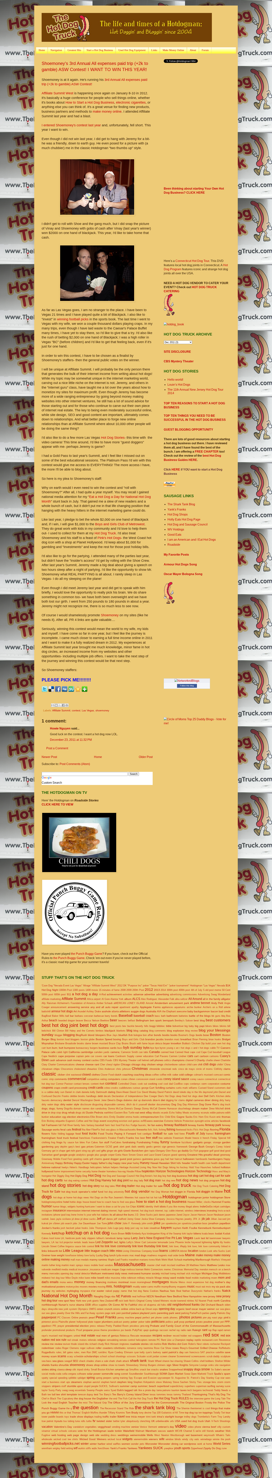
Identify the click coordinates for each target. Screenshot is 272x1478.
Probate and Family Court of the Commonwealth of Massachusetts (190, 1325)
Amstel (149, 1003)
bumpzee (69, 1047)
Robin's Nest (195, 1344)
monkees (112, 1282)
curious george (141, 1087)
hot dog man (152, 1180)
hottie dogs (76, 1202)
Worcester (151, 1443)
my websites (59, 1291)
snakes (164, 1369)
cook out (142, 1083)
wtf (75, 1448)
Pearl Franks (106, 1317)
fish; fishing (159, 1129)
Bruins (125, 1043)
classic (49, 1073)
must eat (200, 1286)
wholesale (47, 1439)
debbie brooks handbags (83, 1096)
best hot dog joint (60, 1025)
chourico (92, 1068)
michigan (196, 1273)
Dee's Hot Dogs (166, 1096)
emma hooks (132, 1116)
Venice (143, 1426)
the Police (219, 1402)
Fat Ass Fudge (129, 1125)
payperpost (49, 1317)
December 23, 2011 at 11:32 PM (71, 739)
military (141, 1277)
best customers (218, 1020)
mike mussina (112, 1277)
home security (83, 1171)
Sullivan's (114, 1386)
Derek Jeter (100, 1100)
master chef (153, 1265)
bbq (223, 1015)
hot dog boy (160, 1175)
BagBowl (46, 1015)
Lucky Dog (102, 1255)
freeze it (197, 1138)
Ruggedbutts (48, 1352)
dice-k (156, 1100)
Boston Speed (104, 1039)
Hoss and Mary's (221, 1171)
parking (185, 1313)
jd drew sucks (88, 1219)
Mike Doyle (72, 1277)
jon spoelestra (169, 1223)
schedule (78, 1356)
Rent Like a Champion (173, 1340)
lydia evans (122, 1255)
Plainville (63, 1321)
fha (83, 1129)
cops (186, 1083)
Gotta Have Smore (125, 1154)
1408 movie (91, 990)
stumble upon (75, 1386)
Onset (148, 1309)
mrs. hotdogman (119, 1286)
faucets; (142, 1125)
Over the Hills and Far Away (80, 1313)
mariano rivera (147, 1259)
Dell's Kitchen (216, 1096)
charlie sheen (213, 1060)
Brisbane (59, 1043)
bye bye (154, 1047)
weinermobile (138, 1435)
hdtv (179, 1163)
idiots (163, 1206)
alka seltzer (181, 999)
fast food (115, 1125)
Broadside (70, 1043)
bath (163, 1015)
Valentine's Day (63, 1426)
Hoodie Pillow (134, 1171)
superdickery (177, 1386)
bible (169, 1025)
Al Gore (106, 999)
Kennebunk (204, 1227)
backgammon (202, 1011)
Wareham (151, 1430)
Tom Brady (132, 1412)
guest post (126, 1158)
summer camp (128, 1386)
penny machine (125, 1317)
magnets (162, 1255)
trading (98, 1416)
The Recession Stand (111, 1408)
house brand (89, 1202)
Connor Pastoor (64, 1083)
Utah (207, 1421)
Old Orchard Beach (212, 1304)
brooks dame (84, 1043)
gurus (157, 1159)
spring (91, 1377)
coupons (47, 1087)
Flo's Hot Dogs (201, 1129)
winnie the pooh (221, 1439)
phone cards (162, 1317)
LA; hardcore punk (71, 1238)
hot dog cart (196, 1175)
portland (190, 1321)
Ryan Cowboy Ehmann (120, 1352)
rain (189, 1330)
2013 (157, 989)
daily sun (59, 1092)
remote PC (154, 1340)
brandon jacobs (154, 1039)
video (180, 1426)
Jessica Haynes (175, 1219)
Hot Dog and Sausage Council (187, 524)
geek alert (118, 1146)
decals (107, 1096)
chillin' (220, 1064)
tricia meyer (138, 1416)
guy (162, 1159)
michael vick (183, 1273)
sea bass (46, 1361)
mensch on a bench (219, 1269)
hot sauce (140, 1197)
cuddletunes (125, 1087)
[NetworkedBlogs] (186, 680)
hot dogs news (81, 1197)
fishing (171, 1129)
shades (90, 1361)
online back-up (137, 1309)
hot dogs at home (62, 1197)
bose (206, 1035)
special (53, 1377)
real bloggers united (69, 1335)
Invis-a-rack (224, 1210)
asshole (106, 1011)
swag (65, 1390)
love (86, 1255)
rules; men (80, 1352)
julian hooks (81, 1228)
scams (62, 1356)
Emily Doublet (117, 1116)
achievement (114, 994)
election (71, 1116)
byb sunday (132, 1047)
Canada (154, 1052)
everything (112, 1121)
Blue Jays (112, 1035)
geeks (149, 1146)
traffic (106, 1416)
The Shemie (183, 1408)
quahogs (154, 1330)
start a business (50, 1382)
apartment (125, 1007)
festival (76, 1129)
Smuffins (134, 1369)
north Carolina (222, 1300)
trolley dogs (190, 1416)
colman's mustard (203, 1074)
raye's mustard (50, 1335)
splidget (81, 1377)
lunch (112, 1255)
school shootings (117, 1356)
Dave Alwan (122, 1092)
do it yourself (140, 1104)
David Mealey (149, 1092)
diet (163, 1100)
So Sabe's (216, 1369)
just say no (137, 1228)
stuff (63, 1386)
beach (53, 1020)
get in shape (58, 1150)
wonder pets (137, 1443)
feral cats (65, 1129)
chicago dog (138, 1064)
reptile (197, 1340)
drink (227, 1108)
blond (91, 1035)
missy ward (169, 1277)
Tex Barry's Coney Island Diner (130, 1394)
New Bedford (174, 1296)
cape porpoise (66, 1056)
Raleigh (196, 1330)
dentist (67, 1100)
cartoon (204, 1056)
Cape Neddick (49, 1056)
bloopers (100, 1035)
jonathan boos (200, 1223)
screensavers (198, 1356)
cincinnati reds (169, 1069)
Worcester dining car (170, 1443)
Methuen (96, 1273)
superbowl (163, 1386)
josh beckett (67, 1228)
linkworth (53, 1250)
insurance (59, 1210)
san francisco (191, 1352)
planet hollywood (78, 1321)
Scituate (141, 1356)
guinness (147, 1158)
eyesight (199, 1121)
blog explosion (175, 1030)
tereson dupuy (85, 1394)
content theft (97, 1083)
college (188, 1074)
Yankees (132, 1448)
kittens (197, 1233)
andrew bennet (200, 1003)
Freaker (112, 1138)
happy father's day (102, 1163)
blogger (58, 1035)
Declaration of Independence (127, 1096)
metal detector (82, 1273)
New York (75, 1300)
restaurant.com (210, 1340)
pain (118, 1313)
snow (205, 1369)
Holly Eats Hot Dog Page (183, 519)
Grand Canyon (162, 1154)
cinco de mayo (186, 1069)
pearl (92, 1317)
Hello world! (175, 379)
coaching (127, 1074)
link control (88, 1246)
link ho (99, 1246)
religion (101, 1339)
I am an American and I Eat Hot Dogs (191, 539)
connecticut (211, 1079)
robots (206, 1344)
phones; (174, 1317)
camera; (115, 1052)
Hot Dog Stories (113, 437)
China (227, 1064)
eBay (149, 1112)
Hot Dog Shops (177, 514)
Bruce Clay (115, 1043)
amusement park (179, 1003)
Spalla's (218, 1373)
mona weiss (66, 1282)
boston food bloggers (68, 1039)
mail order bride (176, 1255)
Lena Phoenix (176, 1242)
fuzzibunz (187, 1142)
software (81, 1373)
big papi (199, 1025)
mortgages (160, 1282)
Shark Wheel (155, 1361)
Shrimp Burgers (148, 1365)
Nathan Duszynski (192, 1291)
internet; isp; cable (165, 1210)
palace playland (140, 1313)
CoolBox (178, 1083)
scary (70, 1356)
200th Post (138, 990)
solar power (94, 1373)
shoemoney (102, 710)
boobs (165, 1035)
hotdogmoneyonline (52, 1202)
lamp (119, 1238)
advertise (149, 994)
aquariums (179, 1007)
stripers (56, 1386)
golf (211, 1150)
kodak (218, 1233)
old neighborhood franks (183, 1304)
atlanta (115, 1011)
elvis (105, 1116)
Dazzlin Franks (61, 1096)
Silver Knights (180, 1365)
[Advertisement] (195, 95)
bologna (138, 1035)
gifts (103, 1150)
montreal (123, 1282)
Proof (79, 1330)
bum (49, 1047)
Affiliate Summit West (57, 93)
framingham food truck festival (60, 1137)
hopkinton (148, 1171)
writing (69, 1448)
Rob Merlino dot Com (174, 1343)
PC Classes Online (67, 1317)
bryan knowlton (172, 1043)
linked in (225, 1246)
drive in (46, 1112)
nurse (72, 1304)
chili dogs (209, 1064)
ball (67, 1015)
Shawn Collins (191, 1361)
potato (199, 1321)
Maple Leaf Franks (118, 1259)
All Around (195, 998)
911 (69, 994)
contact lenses (82, 1083)
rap (209, 1330)
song (117, 1373)
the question (85, 1407)
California (74, 1052)
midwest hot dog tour (53, 1277)
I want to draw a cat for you (110, 1206)
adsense (138, 994)
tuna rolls (80, 1421)
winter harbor (97, 1443)
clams (227, 1068)
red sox (211, 1334)
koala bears (208, 1233)
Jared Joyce (182, 1214)
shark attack (122, 1361)
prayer (61, 1325)
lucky (92, 1255)
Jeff (99, 1218)
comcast (218, 1074)
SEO (75, 1360)
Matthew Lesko (216, 1265)
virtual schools (59, 1431)
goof (56, 1154)
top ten (198, 1412)
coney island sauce (176, 1079)
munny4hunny (168, 1286)
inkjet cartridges (221, 1206)
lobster (183, 1251)
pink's (227, 1317)
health (194, 1163)
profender (47, 1330)
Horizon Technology (198, 1171)
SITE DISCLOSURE (177, 351)
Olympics (83, 1309)
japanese (171, 1214)
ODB (88, 1304)
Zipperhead (197, 1448)
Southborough (151, 1373)
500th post (47, 994)
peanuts (83, 1317)
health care (204, 1163)
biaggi (152, 1026)
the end (113, 1398)
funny (164, 1142)
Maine (190, 1255)
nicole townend (178, 1300)
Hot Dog (94, 1175)
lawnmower (215, 1238)
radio (183, 1330)
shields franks (50, 1365)
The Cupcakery (65, 1398)
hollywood (47, 1171)
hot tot (149, 1197)
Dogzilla (68, 1108)
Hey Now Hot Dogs (157, 1167)
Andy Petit (217, 1003)
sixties (45, 1369)
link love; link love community (204, 1246)
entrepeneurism (149, 1116)
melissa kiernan (134, 1269)
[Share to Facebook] (63, 705)
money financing (96, 1282)
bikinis (223, 1026)
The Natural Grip (98, 1402)
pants (153, 1313)
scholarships (91, 1356)
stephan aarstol (91, 1382)
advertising (162, 994)
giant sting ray (83, 1150)
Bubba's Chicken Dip (193, 1043)
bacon (214, 1011)
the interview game (200, 1398)
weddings (123, 1435)
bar (72, 1015)
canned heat (167, 1052)
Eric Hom (198, 1116)
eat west (140, 1112)
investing (212, 1210)
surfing (211, 1386)
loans (163, 1251)
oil (145, 1304)
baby (190, 1011)
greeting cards (81, 1159)
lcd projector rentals (70, 1242)
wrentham (47, 1448)
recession (145, 1335)
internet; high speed (119, 1210)
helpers (115, 1167)
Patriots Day (223, 1313)
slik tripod (77, 1369)
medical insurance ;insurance (84, 1269)
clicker (61, 1074)
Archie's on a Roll (213, 1007)
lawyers (226, 1238)
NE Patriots (123, 1296)
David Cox (135, 1092)
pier (205, 1317)
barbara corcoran (84, 1015)
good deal (219, 1150)
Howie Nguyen (60, 728)
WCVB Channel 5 (184, 1431)
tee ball (52, 1394)
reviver (66, 1344)
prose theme (100, 1330)
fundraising (128, 1142)
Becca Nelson (91, 1020)
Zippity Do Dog (212, 1448)
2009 (129, 990)
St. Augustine (178, 1377)
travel (121, 1416)
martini (65, 1265)
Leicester (152, 1242)
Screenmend (183, 1356)
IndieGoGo (206, 1206)
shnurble (64, 1365)
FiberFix (95, 1129)
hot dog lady (136, 1180)
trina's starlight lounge (170, 1416)
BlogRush (81, 1035)
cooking (152, 1083)
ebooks (156, 1112)
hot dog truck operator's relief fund (82, 1191)
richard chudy (96, 1344)
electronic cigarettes (131, 102)
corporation (213, 1083)
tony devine (145, 1412)
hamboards (201, 1159)
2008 (123, 990)
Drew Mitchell (216, 1108)
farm (107, 1125)
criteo (107, 1087)
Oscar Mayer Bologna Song (183, 574)
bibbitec (161, 1026)
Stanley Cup (212, 1377)
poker (134, 1321)
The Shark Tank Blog (181, 504)
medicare (106, 1269)
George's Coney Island (218, 1146)
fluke (53, 1133)
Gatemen (99, 1146)
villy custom (224, 1426)
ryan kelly (139, 1352)
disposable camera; (114, 1104)
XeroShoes (103, 1448)
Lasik (197, 1238)
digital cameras (195, 1100)
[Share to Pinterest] (67, 705)
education (55, 1116)
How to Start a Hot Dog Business (90, 102)
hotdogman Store (220, 1197)
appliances (167, 1007)
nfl (116, 1300)
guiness (137, 1159)
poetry (126, 1321)
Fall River (68, 1125)
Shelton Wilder (222, 1361)
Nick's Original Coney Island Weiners (149, 1300)
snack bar (145, 1369)
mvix (208, 1286)
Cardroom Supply (124, 1056)
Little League (73, 1251)
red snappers (195, 1335)
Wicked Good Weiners (92, 1439)
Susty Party (54, 1390)
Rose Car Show (162, 1348)
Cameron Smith (129, 1052)
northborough (50, 1304)
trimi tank (151, 1416)
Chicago (125, 1064)
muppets (181, 1286)
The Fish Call (125, 1398)
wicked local (114, 1439)
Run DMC (92, 1352)
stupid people (91, 1386)
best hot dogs (94, 1025)
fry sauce (68, 1142)
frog (53, 1142)
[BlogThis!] (56, 705)
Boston (215, 1035)
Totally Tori (219, 1412)
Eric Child (165, 1116)
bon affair (148, 1035)
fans (83, 1125)
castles (95, 1060)
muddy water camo (143, 1286)
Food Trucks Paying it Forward (117, 1133)
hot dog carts (52, 1180)
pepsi (138, 1317)
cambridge (87, 1052)
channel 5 (190, 1060)
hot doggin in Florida (182, 1191)
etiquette (60, 1121)
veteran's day (166, 1426)
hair (172, 1159)
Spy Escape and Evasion (142, 1377)
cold (181, 1074)
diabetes (127, 1100)
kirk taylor (187, 1233)
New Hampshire (192, 1296)
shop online (101, 1365)
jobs (75, 1223)
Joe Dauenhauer (87, 1223)
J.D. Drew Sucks (144, 1214)
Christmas (140, 1069)
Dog (173, 1104)
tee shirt (61, 1394)
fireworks (142, 1129)
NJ (196, 1300)
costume (225, 1083)
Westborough (177, 1435)
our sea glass (223, 1309)
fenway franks (196, 1125)
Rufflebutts (224, 1348)
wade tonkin (115, 1430)
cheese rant (92, 1064)
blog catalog (140, 1030)
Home (42, 50)
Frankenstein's (99, 1138)
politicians (158, 1321)
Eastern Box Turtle (124, 1112)
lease (92, 1242)
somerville (107, 1373)
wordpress (190, 1443)
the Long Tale (218, 1398)
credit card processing (74, 1087)
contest (76, 710)
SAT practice (207, 1352)
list (60, 1250)
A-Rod (102, 994)
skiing (53, 1369)
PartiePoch (196, 1313)
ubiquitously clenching (138, 1421)
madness (152, 1255)
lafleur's (100, 1238)
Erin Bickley (48, 1121)
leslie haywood (193, 1242)
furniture (175, 1142)
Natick (226, 1290)
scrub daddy (213, 1356)
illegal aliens (192, 1206)
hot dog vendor (137, 1191)
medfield (56, 1269)
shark (112, 1361)
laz (57, 1242)
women (126, 1443)
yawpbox (168, 1448)
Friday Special (218, 1138)
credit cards (95, 1087)
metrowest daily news (114, 1273)
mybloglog (73, 1290)
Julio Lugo (112, 1228)
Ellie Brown (96, 1116)
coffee (155, 1074)
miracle (150, 1277)
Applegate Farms (150, 1007)
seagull (68, 1361)
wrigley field (59, 1448)
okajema (151, 1304)
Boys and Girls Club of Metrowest (120, 524)
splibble (72, 1377)
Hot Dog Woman (160, 1191)
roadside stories (139, 1343)
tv (94, 1421)
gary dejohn (61, 1146)
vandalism (78, 1426)
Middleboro (224, 1273)
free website (165, 1138)
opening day (167, 1308)
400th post (184, 990)
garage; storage (212, 1142)
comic (227, 1074)
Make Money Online (173, 50)
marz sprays (76, 1265)
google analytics (77, 1154)
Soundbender (136, 1373)
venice (135, 1426)
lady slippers (88, 1238)
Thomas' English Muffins (85, 1412)
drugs (78, 1112)
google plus (93, 1154)
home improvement (64, 1171)
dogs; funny (56, 1108)
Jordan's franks (51, 1227)
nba (113, 1296)
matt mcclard (168, 1265)
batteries (183, 1015)
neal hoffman (139, 1296)
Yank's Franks (176, 509)
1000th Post (65, 990)
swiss (107, 1390)
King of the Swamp (171, 1233)
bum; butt (57, 1047)
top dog (189, 1412)
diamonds (147, 1100)
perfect (146, 1317)
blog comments (157, 1030)
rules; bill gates (64, 1352)
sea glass (57, 1360)
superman (201, 1386)
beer (113, 1020)
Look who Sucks (216, 1251)
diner (208, 1100)
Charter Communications (61, 1064)
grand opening (178, 1154)
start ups (65, 1382)
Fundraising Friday (148, 1142)
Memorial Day (191, 1269)
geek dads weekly (135, 1146)
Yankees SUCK (150, 1448)
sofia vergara (69, 1373)
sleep (68, 1369)
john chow (114, 1223)
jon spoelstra (185, 1223)
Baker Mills (58, 1015)
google (64, 1154)
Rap (214, 1330)
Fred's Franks (125, 1137)
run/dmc (102, 1352)
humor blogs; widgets (64, 1206)
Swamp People (95, 1390)
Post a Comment (57, 748)
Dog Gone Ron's (209, 1104)
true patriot (47, 1421)
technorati (208, 1390)
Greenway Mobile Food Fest (57, 1159)
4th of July (196, 990)
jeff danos (107, 1219)
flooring (214, 1129)
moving (101, 1286)
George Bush (197, 1146)
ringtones (124, 1344)
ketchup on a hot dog (88, 1232)
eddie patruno (217, 1112)
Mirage (158, 1277)
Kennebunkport (221, 1227)
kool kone (54, 1238)
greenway (225, 1154)
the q (69, 1408)
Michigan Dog (210, 1273)
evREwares (147, 1121)
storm (220, 1382)
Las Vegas (88, 710)
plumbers (107, 1321)
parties (205, 1313)
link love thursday (143, 1246)
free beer (140, 1138)
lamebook (110, 1238)
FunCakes (115, 1142)
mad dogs (140, 1255)
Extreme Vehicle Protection (179, 1121)
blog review (191, 1030)
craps (57, 1087)
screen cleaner (168, 1356)
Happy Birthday (64, 1163)
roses (175, 1347)
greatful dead (211, 1154)
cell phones (156, 1060)
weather (219, 1430)
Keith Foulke (189, 1227)
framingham (222, 1133)
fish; (150, 1129)
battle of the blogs (200, 1015)
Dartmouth (101, 1092)
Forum (205, 50)
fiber (88, 1129)
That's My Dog (217, 1394)
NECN (150, 1296)
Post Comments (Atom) (75, 764)
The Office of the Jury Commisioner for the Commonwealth (143, 1402)
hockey (184, 1167)
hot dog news (187, 1180)
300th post (172, 990)
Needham (160, 1296)
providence (114, 1330)
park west (174, 1313)
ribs (87, 1344)
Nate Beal (175, 1291)
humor (47, 1206)
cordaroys (195, 1083)
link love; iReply (178, 1246)
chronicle (154, 1068)
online (124, 1308)
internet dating (99, 1210)
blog (129, 1030)
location (193, 1250)
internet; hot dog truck (142, 1210)
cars (190, 1056)
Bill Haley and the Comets (80, 1030)
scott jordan (153, 1356)
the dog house (82, 1398)
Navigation (56, 50)
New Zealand (107, 1300)
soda (58, 1373)
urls (172, 1421)
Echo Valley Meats (179, 1112)
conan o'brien (128, 1079)
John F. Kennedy (131, 1223)
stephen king (124, 1382)
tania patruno (164, 1390)
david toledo (179, 1092)
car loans (109, 1056)
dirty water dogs (50, 1104)
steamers (76, 1382)
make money (204, 1255)
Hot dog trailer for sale (149, 1185)
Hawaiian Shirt (167, 1163)
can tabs (143, 1052)
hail (167, 1159)
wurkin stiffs (84, 1448)
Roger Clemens (70, 1348)
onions (116, 1309)
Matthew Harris (198, 1265)
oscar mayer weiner (203, 1308)
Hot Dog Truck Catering (205, 1186)
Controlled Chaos (127, 1083)
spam (227, 1373)
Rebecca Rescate (129, 1335)
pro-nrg (144, 1325)
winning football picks (72, 319)
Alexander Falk (166, 999)
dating (111, 1092)
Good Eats (174, 534)
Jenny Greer (133, 1219)
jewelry (188, 1219)
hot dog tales (108, 1186)
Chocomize (67, 1069)
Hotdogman (174, 1196)
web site (94, 1435)
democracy (56, 1100)
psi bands (126, 1330)
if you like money (176, 1206)
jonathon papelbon (219, 1223)
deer (200, 1096)
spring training (120, 1377)
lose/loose (70, 1255)
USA (177, 1421)
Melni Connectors (153, 1269)
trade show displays (81, 1416)
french (206, 1138)
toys (66, 1416)
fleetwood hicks (184, 1129)
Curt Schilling (157, 1087)
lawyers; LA (48, 1242)
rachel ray (174, 1330)
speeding (62, 1377)
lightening (207, 1242)
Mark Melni (161, 1259)
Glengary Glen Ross (166, 1150)
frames (210, 1133)
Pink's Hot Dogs (109, 538)
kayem (166, 1228)
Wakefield (128, 1430)
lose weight (57, 1255)
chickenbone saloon (175, 1064)
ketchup (58, 1233)
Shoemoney (110, 615)
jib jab (206, 1218)
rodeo (58, 1348)
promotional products (64, 1330)
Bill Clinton (58, 1030)
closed (86, 1074)
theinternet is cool (200, 1408)
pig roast (212, 1317)
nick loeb (123, 1300)
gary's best (74, 1146)
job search (66, 1223)
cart (196, 1056)
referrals (92, 1340)
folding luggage (66, 1133)
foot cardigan (144, 1133)
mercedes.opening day (61, 1273)
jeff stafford (120, 1219)
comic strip (48, 1079)
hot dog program (209, 1180)
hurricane (90, 1206)
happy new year (122, 1163)
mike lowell (97, 1277)
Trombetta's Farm (206, 1416)
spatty (45, 1377)
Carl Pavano (161, 1056)
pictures (196, 1317)
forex (182, 1133)
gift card (96, 1150)
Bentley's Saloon (184, 1020)
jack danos (159, 1214)
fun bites (80, 1142)
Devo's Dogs (115, 1100)
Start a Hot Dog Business (100, 50)
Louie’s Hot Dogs (178, 384)
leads (85, 1242)
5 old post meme (212, 990)
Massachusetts (130, 1264)
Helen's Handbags (79, 1167)
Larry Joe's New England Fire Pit (153, 1238)
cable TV (215, 1047)
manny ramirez (98, 1259)
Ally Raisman (49, 1003)
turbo (89, 1421)
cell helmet (143, 1060)
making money (60, 1259)
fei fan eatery (155, 1125)
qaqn (146, 1330)
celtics (167, 1060)
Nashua (164, 1290)
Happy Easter (82, 1163)
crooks (114, 1087)
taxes (183, 1390)
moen (214, 1277)
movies (92, 1286)
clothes (96, 1074)
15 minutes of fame (109, 990)
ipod (63, 1214)
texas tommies (158, 1394)
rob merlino (155, 1344)
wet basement (194, 1435)
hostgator (47, 1175)
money (79, 1282)
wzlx (94, 1448)
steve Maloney (164, 1382)
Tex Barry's (105, 1394)
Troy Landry (223, 1416)
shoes (89, 1365)
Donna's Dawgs (132, 1108)
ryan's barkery (153, 1352)
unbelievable (162, 1421)
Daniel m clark (73, 1092)
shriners (161, 1365)
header (186, 1163)
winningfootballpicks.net (61, 1443)
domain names (81, 1108)
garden (226, 1142)
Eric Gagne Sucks (181, 1116)
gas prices (87, 1146)
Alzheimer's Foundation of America (76, 1003)
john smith (147, 1223)
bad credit (224, 1011)
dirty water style (69, 1104)
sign (169, 1365)
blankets (120, 1030)
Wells (150, 1435)
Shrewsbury (132, 1365)
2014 (163, 990)
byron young (166, 1047)
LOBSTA (174, 1250)
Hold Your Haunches (200, 1167)
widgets (127, 1439)
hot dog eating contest (76, 1180)
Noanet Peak (206, 1300)
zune (224, 1448)
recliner (167, 1335)
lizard (155, 1251)
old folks (161, 1304)
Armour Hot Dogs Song (180, 564)
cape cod (195, 1052)
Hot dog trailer (125, 1185)
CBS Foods (106, 1060)
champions (178, 1060)
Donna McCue (115, 1108)
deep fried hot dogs (186, 1096)
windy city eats (190, 1439)
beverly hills (141, 1026)
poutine (208, 1321)
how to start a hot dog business (161, 1202)
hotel (66, 1201)
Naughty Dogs (102, 1296)
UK (153, 1421)
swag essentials (77, 1390)
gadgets (198, 1142)
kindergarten (153, 1233)
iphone (56, 1214)
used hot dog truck (192, 1421)
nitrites (190, 1300)
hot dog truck (177, 1185)
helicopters (96, 1167)
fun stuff (104, 1142)
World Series (221, 1443)
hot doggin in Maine (209, 1191)
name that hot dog (131, 1291)
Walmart (139, 1431)
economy (195, 1112)
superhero (189, 1386)
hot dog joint (120, 1180)
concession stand (145, 1079)
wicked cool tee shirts (65, 1439)
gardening (47, 1146)
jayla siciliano (63, 1219)
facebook (225, 1120)
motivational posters (53, 1286)
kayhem (177, 1228)
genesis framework (177, 1146)
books (173, 1035)
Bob (130, 1035)
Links (154, 50)
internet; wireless (184, 1210)
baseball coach (144, 1015)
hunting (80, 1206)
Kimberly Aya (139, 1233)
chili (200, 1064)
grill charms (96, 1159)
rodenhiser (48, 1347)
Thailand (186, 1394)
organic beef (183, 1308)
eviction (123, 1121)
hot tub (158, 1197)
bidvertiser (178, 1026)
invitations (47, 1214)
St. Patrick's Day (196, 1377)
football (157, 1133)
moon (133, 1282)
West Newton (161, 1435)
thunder (103, 1412)
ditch (129, 1104)
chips (56, 1068)
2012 (149, 990)
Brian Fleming (199, 1039)
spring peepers (104, 1377)
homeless (112, 1171)
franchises (84, 1138)
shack (82, 1361)
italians (105, 1214)
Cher (102, 1064)
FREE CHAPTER (207, 451)
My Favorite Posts (176, 554)
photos (184, 1317)
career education (144, 1056)
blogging (69, 1035)
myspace (85, 1291)
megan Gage (119, 1269)
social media (48, 1373)
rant (204, 1330)
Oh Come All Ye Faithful (122, 1304)
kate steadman (152, 1228)
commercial (77, 1079)
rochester (215, 1344)
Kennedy (46, 1233)
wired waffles (113, 1443)
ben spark (156, 1020)
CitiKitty (218, 1069)
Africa (90, 999)
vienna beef (209, 1426)
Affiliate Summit (61, 710)
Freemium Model (182, 1138)
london (202, 1251)
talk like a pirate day (145, 1390)
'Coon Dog (47, 985)
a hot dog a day (85, 994)
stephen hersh (108, 1382)
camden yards (101, 1052)
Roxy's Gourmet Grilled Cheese (199, 1347)
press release (97, 1325)
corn (204, 1083)
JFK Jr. (197, 1219)
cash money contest (78, 1060)
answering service (78, 1007)
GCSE (108, 1146)
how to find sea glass (123, 1202)
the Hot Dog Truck (143, 1398)
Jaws (52, 1219)
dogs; (45, 1108)
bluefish (122, 1035)
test (96, 1394)
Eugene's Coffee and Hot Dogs (82, 1121)
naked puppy (112, 1291)
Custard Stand (206, 1087)
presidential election (77, 1325)
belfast (131, 1020)
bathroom (172, 1015)
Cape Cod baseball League (216, 1052)
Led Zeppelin (104, 1242)
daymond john (210, 1092)
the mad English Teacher (63, 1402)
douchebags (184, 1108)
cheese (80, 1064)
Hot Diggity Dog (60, 1175)
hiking (172, 1167)
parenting (162, 1313)
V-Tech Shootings (220, 1421)
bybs (146, 1047)
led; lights (119, 1242)
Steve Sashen (180, 1382)
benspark (168, 1020)
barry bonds (111, 1015)
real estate (88, 1335)
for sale (168, 1133)
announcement (58, 1007)
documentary (163, 1104)
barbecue (99, 1015)
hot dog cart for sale (217, 1175)
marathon (134, 1259)
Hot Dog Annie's (144, 1175)
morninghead (144, 1282)
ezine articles (211, 1121)
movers (84, 1286)
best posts (115, 1026)
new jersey (209, 1296)
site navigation (222, 1365)
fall (60, 1125)
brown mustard (100, 1043)
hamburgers (215, 1158)
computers (114, 1079)
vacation (47, 1426)
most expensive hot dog (200, 1282)
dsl (83, 1112)
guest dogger (111, 1158)
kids (128, 1233)
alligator (225, 998)
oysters (100, 1313)
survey (220, 1386)
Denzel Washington (82, 1100)
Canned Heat (182, 1052)
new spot (63, 1300)
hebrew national (51, 1167)
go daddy (183, 1150)
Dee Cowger (150, 1096)
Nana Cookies (151, 1291)
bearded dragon (66, 1020)
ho (178, 1167)
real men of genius (107, 1335)
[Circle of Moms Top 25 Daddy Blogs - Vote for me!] (197, 723)
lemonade (163, 1242)
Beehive (104, 1020)
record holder (180, 1335)
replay (190, 1339)
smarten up (121, 1369)
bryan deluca (155, 1043)
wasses (162, 1431)
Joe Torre (102, 1223)
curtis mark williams (186, 1087)
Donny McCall (149, 1108)
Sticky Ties (195, 1382)
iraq (68, 1214)
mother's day (222, 1282)
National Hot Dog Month (67, 1295)
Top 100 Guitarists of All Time (168, 1412)
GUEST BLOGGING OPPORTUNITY (188, 429)
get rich (70, 1150)
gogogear (204, 1150)
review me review (52, 1343)
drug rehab (68, 1112)
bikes (216, 1026)
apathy (135, 1007)
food (78, 1133)
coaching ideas (142, 1074)
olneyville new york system (62, 1309)
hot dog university (114, 1191)
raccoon (163, 1330)
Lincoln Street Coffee (53, 1246)
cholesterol (80, 1069)
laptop (127, 1238)
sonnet (124, 1373)
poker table (144, 1321)
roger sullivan (87, 1348)
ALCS (136, 998)
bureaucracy (82, 1047)
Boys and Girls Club (133, 1039)
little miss (116, 1250)
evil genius (134, 1121)
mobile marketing (201, 1277)
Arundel (82, 1011)
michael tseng (168, 1273)
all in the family (211, 998)
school (103, 1356)
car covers (96, 1056)
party (213, 1313)
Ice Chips (131, 1206)
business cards (107, 1047)
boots (199, 1035)
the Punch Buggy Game (86, 953)
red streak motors (77, 1340)
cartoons (214, 1056)
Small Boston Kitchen (102, 1369)
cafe (53, 1052)
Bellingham (142, 1020)
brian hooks (215, 1039)
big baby (189, 1026)
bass (157, 1015)
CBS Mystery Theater (179, 361)
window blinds (173, 1439)
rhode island (77, 1344)
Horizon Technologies (170, 1171)
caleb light (62, 1052)
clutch (118, 1074)
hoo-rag (122, 1171)
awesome (182, 1011)
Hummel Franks (220, 1201)
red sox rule (58, 1339)
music (191, 1286)
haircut (178, 1159)
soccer (226, 1369)
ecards (164, 1112)
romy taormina (145, 1348)
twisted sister (104, 1421)
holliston (225, 1167)
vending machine (121, 1426)
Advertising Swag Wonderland (214, 994)
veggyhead (104, 1426)
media (64, 1269)
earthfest (109, 1112)
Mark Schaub (175, 1259)
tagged (129, 1390)
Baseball (125, 1015)
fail (43, 1125)
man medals (82, 1259)
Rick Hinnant (111, 1344)
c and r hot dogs (200, 1047)
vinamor (46, 1431)
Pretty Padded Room (117, 1325)
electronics (83, 1116)
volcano (72, 1431)
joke (157, 1223)
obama (80, 1304)
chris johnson (123, 1069)
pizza (55, 1321)
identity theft (152, 1206)
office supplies (100, 1304)
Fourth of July (195, 1133)
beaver (79, 1020)
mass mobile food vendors (98, 1265)
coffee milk (166, 1074)
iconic (141, 1206)
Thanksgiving (199, 1394)
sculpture (225, 1356)
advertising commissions (183, 994)
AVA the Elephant (166, 1011)
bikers (208, 1026)
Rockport (225, 1344)
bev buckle (128, 1026)
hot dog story (91, 1185)
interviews (200, 1210)
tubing (71, 1421)
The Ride (129, 1408)
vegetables (91, 1426)
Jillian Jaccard (218, 1219)
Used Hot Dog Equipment (132, 50)
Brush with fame (138, 1043)
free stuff (151, 1137)
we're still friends (205, 1431)
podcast (118, 1321)
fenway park (213, 1125)
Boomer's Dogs (186, 1035)
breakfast (185, 1039)
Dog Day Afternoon (187, 1104)
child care (192, 1064)
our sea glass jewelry (53, 1313)
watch (170, 1430)
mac (131, 1255)
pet (152, 1317)
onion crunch (104, 1308)
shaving (178, 1361)
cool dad (168, 1083)
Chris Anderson (106, 1069)
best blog (199, 1020)
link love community (118, 1246)
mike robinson (128, 1277)
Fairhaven (52, 1125)
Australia (151, 1011)
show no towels (116, 1365)
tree (128, 1416)
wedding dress (109, 1435)
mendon (204, 1269)
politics (169, 1321)
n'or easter (97, 1290)
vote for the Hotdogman (92, 1430)
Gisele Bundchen (133, 1150)
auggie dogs (138, 1011)
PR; (55, 1325)
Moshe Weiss (177, 1282)
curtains (170, 1087)
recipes (157, 1335)
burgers (94, 1047)
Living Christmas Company (137, 1251)
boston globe (88, 1039)
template (72, 1394)
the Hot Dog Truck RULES (171, 1398)
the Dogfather (100, 1398)
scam (54, 1356)
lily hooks (225, 1242)
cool (160, 1083)
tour (228, 1412)
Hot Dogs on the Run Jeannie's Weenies (112, 1197)
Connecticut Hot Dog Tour (192, 260)
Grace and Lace (145, 1154)
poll (176, 1321)
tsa (65, 1421)
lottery (80, 1255)
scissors (131, 1356)
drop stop (56, 1112)
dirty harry (224, 1100)
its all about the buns (122, 1214)
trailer (113, 1416)
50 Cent (226, 990)
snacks (155, 1369)
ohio (140, 1304)
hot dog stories (65, 1185)
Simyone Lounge (198, 1365)
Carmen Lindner (177, 1056)
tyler (122, 1421)
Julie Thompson (97, 1228)
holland (216, 1167)
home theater (99, 1171)
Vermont (152, 1426)
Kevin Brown (118, 1233)
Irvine (80, 1214)
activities (127, 994)
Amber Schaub (104, 1003)
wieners (153, 1439)
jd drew (76, 1219)
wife (161, 1439)
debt (100, 1096)
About (193, 50)
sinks (211, 1365)
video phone (194, 1426)
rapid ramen (224, 1330)
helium (106, 1167)
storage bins (209, 1382)
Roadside (173, 544)
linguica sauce (73, 1246)
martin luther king (51, 1265)
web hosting (58, 1435)
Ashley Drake (93, 1011)
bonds (157, 1035)
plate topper (94, 1321)
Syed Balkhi (117, 1390)
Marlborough (202, 1259)
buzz (119, 1047)
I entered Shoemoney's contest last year (71, 125)
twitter (116, 1421)
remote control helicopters (133, 1340)
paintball (126, 1313)
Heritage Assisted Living (133, 1167)
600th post (60, 994)
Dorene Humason (167, 1108)
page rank (110, 1313)
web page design (77, 1435)
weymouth (209, 1435)
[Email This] (53, 705)
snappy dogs (192, 1369)
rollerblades (120, 1348)
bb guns (215, 1015)
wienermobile (141, 1439)
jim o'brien (54, 1223)
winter (85, 1443)
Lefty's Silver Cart (136, 1242)
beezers (122, 1020)
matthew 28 (182, 1265)
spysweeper (163, 1377)
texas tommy (174, 1394)
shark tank (138, 1361)
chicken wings (155, 1064)
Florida (224, 1129)
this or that (65, 1412)
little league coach (97, 1250)
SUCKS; (103, 1386)
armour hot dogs (62, 1011)
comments (61, 1079)
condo (159, 1079)
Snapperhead (176, 1369)
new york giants (90, 1300)
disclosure (85, 1104)
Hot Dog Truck (105, 533)
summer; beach (147, 1386)
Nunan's (63, 1304)
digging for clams (175, 1100)
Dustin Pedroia (94, 1112)
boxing (117, 1039)
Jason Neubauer (215, 1214)
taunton (175, 1390)
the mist (83, 1402)
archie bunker (194, 1007)
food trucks (89, 1133)
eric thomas (223, 1116)
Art (75, 1011)
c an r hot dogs (182, 1047)
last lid (205, 1238)
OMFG (92, 1309)
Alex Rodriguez (149, 999)
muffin (157, 1286)
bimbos (99, 1030)
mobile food (184, 1277)
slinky (87, 1369)
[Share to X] (60, 705)
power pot (218, 1321)
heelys (65, 1167)
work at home (204, 1443)
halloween (189, 1158)
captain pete (83, 1056)
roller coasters (104, 1347)
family (77, 1125)
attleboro (125, 1011)
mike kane (84, 1277)
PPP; (227, 1321)
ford (176, 1133)
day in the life (194, 1092)
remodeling (112, 1340)
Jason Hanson (198, 1214)
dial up (137, 1100)
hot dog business (177, 1175)
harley (136, 1163)
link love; (162, 1246)
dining (215, 1100)
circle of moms (204, 1069)
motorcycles (72, 1286)
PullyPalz (137, 1330)
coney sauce (197, 1079)
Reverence (224, 1340)
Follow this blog (187, 686)
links (44, 1250)
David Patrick (164, 1092)
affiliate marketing (51, 999)
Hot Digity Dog (78, 1175)
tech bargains (194, 1390)
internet (85, 1210)
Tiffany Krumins (116, 1412)
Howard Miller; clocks (199, 1202)
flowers (46, 1133)
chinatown (47, 1069)
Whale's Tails (223, 1435)
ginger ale (112, 1150)
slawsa (61, 1369)
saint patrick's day (173, 1352)
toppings (208, 1412)
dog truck (225, 1104)
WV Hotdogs (175, 529)
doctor (151, 1104)
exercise (158, 1120)
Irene (73, 1214)
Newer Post (49, 757)
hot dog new (168, 1180)
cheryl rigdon (113, 1064)
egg (64, 1116)
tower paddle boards (52, 1416)
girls (120, 1150)
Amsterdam (161, 1003)
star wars (225, 1377)
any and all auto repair (104, 1007)
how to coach (104, 1202)
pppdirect (46, 1325)
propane (88, 1330)
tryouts (58, 1421)
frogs (59, 1142)
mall (72, 1259)
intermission (74, 1210)
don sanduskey (98, 1108)
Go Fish (193, 1150)
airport (97, 999)
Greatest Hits (74, 50)
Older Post (146, 757)
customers (220, 1087)
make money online (107, 111)
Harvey (145, 1162)
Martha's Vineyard (220, 1259)
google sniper (107, 1154)
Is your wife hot (92, 1214)
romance (131, 1348)
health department (220, 1163)
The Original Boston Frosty (196, 1402)
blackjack (110, 1030)
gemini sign (160, 1146)
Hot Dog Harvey (100, 1180)
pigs (220, 1317)
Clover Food (107, 1074)
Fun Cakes (92, 1142)
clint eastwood (73, 1074)
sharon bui (167, 1361)
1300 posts (79, 990)
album (128, 998)
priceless (134, 1325)
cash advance (58, 1060)
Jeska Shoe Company (153, 1219)
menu (45, 1273)
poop (181, 1321)
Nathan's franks (212, 1291)
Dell (206, 1096)
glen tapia (149, 1150)
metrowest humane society (144, 1273)
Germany (46, 1150)
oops (155, 1309)
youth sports (182, 1448)
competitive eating (97, 1079)
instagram (47, 1210)
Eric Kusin (210, 1116)
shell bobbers (207, 1361)
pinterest (46, 1321)
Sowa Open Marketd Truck (198, 1373)
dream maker (200, 1108)
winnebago (206, 1439)
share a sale (101, 1361)
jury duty (124, 1227)
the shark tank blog (155, 1407)
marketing (189, 1259)
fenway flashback (175, 1125)
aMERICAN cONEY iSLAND (129, 1003)
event (103, 1120)
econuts (205, 1112)
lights (216, 1242)
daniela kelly (88, 1092)
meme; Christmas (173, 1269)
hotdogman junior (198, 1197)
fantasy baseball (95, 1125)
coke (175, 1074)
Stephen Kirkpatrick (144, 1382)
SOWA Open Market (171, 1373)
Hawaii (154, 1163)
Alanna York (116, 999)
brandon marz (172, 1039)
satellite (220, 1352)
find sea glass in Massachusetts (118, 1129)
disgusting (97, 1104)
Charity (201, 1060)
